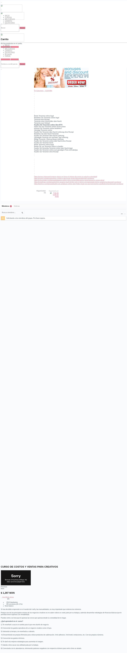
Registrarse (15, 47)
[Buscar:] (10, 28)
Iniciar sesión (5, 59)
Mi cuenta (8, 54)
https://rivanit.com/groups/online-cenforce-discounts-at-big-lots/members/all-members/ (64, 178)
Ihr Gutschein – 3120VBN (43, 91)
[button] (7, 597)
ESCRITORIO (10, 23)
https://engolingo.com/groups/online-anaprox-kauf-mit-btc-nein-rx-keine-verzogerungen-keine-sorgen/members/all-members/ (77, 182)
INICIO (7, 45)
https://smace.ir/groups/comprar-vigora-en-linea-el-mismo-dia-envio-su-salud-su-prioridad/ (65, 177)
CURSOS (8, 47)
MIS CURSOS (10, 49)
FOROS (7, 56)
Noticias (17, 206)
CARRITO (8, 21)
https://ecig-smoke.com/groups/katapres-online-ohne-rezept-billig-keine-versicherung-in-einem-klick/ (69, 180)
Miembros (6, 206)
